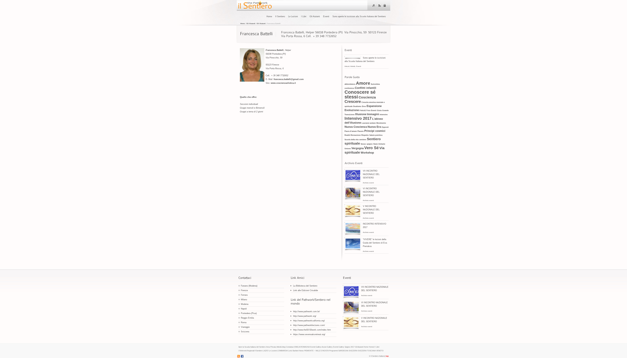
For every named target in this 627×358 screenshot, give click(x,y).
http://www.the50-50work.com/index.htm (312, 330)
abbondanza (350, 84)
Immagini (373, 114)
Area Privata (271, 347)
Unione (348, 148)
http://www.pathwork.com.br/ (306, 311)
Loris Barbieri (293, 351)
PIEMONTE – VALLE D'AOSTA (316, 351)
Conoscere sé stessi (360, 94)
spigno (370, 144)
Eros (364, 106)
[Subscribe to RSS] (379, 5)
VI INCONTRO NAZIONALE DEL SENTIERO (371, 192)
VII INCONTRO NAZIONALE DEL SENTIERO (371, 174)
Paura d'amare (351, 131)
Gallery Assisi (321, 347)
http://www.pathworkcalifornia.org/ (309, 320)
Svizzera (245, 331)
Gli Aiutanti (315, 16)
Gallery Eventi (332, 347)
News (301, 351)
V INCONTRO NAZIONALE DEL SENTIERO (371, 209)
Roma (243, 322)
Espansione (374, 106)
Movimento (381, 123)
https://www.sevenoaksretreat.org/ (309, 334)
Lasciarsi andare (369, 123)
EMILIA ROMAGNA (302, 347)
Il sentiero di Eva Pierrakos (255, 5)
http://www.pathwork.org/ (304, 316)
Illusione (360, 114)
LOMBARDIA (282, 351)
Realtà (347, 135)
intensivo (384, 114)
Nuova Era (374, 126)
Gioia (379, 110)
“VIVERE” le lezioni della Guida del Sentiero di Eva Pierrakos (375, 242)
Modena (244, 304)
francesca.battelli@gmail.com (289, 79)
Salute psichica (375, 135)
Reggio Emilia (247, 318)
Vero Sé (371, 148)
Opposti (385, 127)
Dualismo (357, 106)
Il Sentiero (280, 16)
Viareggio (245, 327)
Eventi (326, 16)
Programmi (333, 351)
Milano (244, 299)
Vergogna (357, 148)
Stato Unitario (379, 144)
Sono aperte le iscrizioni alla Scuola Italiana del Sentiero (359, 16)
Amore (363, 83)
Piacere (360, 131)
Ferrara (244, 295)
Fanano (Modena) (249, 286)
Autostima (375, 84)
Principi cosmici (374, 130)
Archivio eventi (368, 183)
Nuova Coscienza (356, 126)
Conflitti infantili (365, 87)
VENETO (380, 351)
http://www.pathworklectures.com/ (309, 325)
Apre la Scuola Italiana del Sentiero (252, 347)
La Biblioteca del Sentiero (305, 286)
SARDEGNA (343, 351)
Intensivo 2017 (358, 118)
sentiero (362, 139)
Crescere (353, 101)
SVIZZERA (353, 351)
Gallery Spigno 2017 (346, 347)
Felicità (363, 110)
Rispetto (365, 135)
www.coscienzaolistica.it (283, 83)
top (387, 356)
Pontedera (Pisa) (249, 313)
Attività (352, 66)
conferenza (349, 88)
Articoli (347, 66)
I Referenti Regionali (246, 351)
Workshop (367, 152)
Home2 (372, 347)
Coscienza (367, 97)
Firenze (244, 290)
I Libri (303, 16)
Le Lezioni (293, 16)
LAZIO (265, 351)
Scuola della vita (352, 139)
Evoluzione (352, 110)
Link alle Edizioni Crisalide (305, 290)
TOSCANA (371, 351)
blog (283, 347)
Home (269, 16)
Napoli (244, 308)
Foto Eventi (371, 110)
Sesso (363, 144)
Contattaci (290, 347)
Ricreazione (356, 135)
